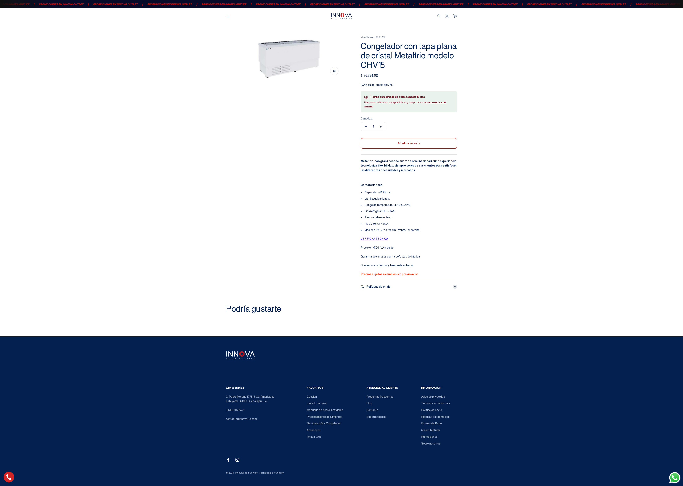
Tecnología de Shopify (271, 472)
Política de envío (431, 410)
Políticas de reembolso (435, 416)
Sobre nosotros (430, 443)
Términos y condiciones (435, 403)
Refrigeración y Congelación (324, 423)
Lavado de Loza (317, 403)
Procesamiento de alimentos (324, 416)
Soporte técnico (376, 416)
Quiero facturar (430, 430)
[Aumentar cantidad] (380, 126)
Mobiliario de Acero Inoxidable (325, 410)
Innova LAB (314, 436)
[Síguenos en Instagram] (237, 459)
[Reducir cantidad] (366, 126)
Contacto (372, 410)
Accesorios (314, 430)
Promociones (429, 436)
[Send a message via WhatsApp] (674, 477)
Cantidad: (367, 118)
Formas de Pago (431, 423)
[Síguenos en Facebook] (228, 459)
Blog (369, 403)
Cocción (312, 396)
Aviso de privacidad (433, 396)
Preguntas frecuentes (379, 396)
